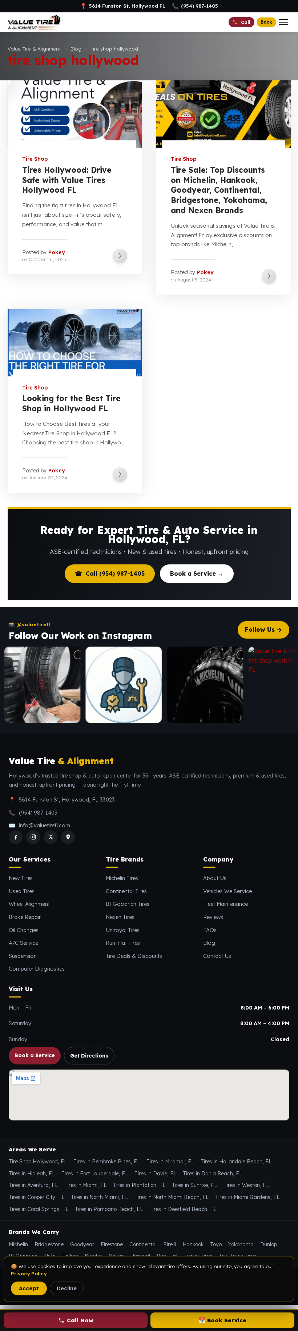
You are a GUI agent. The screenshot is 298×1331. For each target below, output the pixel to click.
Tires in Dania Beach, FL (212, 1173)
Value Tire (61, 761)
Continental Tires (126, 891)
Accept (29, 1288)
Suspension (23, 955)
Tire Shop (35, 159)
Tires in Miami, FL (85, 1185)
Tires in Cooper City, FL (36, 1197)
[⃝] (103, 685)
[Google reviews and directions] (68, 837)
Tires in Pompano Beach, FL (109, 1209)
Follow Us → (263, 629)
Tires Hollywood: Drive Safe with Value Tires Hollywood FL (67, 180)
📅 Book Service (222, 1320)
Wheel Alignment (29, 903)
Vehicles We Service (227, 891)
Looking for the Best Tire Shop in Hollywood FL (71, 403)
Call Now (80, 1320)
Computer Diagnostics (37, 968)
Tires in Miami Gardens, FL (247, 1197)
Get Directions (89, 1055)
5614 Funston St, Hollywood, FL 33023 (67, 799)
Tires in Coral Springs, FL (38, 1209)
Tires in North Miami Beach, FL (171, 1197)
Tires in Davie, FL (155, 1173)
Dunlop (268, 1244)
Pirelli (169, 1244)
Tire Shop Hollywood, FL (38, 1161)
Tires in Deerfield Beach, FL (182, 1209)
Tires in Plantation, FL (139, 1185)
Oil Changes (24, 930)
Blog (209, 942)
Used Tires (22, 891)
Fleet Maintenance (225, 903)
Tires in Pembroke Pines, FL (106, 1161)
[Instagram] (33, 837)
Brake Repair (25, 917)
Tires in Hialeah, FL (32, 1173)
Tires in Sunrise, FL (194, 1185)
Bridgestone (49, 1244)
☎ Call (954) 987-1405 (110, 573)
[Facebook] (16, 837)
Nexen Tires (120, 917)
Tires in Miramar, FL (170, 1161)
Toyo (216, 1244)
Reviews (213, 917)
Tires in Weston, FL (246, 1185)
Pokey (56, 252)
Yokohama (241, 1244)
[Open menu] (283, 22)
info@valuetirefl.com (44, 825)
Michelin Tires (122, 878)
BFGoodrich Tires (127, 903)
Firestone (112, 1244)
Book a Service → (197, 573)
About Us (214, 878)
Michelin (18, 1244)
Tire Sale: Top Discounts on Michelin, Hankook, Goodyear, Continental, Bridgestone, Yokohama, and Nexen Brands (219, 190)
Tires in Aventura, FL (33, 1185)
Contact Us (217, 955)
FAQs (210, 930)
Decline (67, 1288)
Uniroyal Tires (123, 930)
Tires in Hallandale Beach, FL (236, 1161)
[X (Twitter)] (50, 837)
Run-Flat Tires (123, 942)
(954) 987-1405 (195, 6)
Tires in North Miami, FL (99, 1197)
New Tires (21, 878)
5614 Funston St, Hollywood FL (122, 6)
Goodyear (82, 1244)
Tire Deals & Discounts (134, 955)
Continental (143, 1244)
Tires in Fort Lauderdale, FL (94, 1173)
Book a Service (35, 1055)
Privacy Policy (29, 1273)
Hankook (193, 1244)
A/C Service (23, 942)
